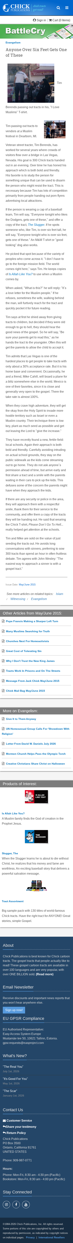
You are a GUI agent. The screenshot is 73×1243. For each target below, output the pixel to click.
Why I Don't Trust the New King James (30, 660)
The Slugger (36, 224)
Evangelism (13, 42)
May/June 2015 (27, 584)
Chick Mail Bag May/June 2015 (25, 690)
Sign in (41, 20)
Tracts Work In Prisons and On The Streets (33, 670)
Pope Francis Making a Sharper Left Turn (32, 621)
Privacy (30, 1237)
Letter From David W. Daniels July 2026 (31, 743)
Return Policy (16, 1132)
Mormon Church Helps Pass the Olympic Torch (36, 753)
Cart (55, 20)
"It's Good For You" (15, 1078)
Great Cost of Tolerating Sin (24, 651)
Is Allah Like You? (21, 274)
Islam (59, 593)
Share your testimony (21, 1126)
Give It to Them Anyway (21, 718)
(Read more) (44, 974)
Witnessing (17, 599)
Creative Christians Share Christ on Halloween (35, 763)
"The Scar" (10, 1091)
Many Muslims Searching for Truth (28, 631)
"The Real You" (13, 1066)
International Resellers (52, 1237)
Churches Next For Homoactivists (27, 641)
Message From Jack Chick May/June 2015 (32, 680)
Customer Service (19, 1120)
